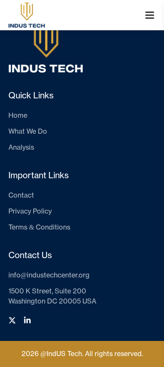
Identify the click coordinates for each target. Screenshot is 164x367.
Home (17, 115)
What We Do (27, 131)
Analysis (21, 147)
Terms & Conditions (39, 227)
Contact (21, 195)
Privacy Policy (30, 211)
